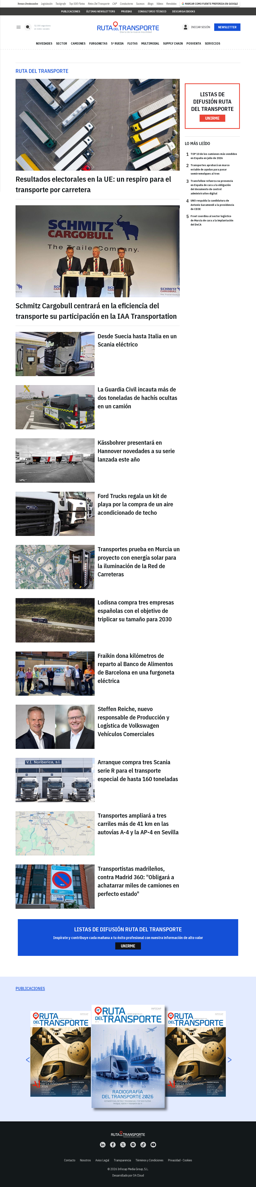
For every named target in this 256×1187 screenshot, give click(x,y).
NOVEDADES (44, 43)
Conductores (126, 3)
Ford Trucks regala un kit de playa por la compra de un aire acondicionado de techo (135, 504)
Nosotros (85, 1160)
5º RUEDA (117, 43)
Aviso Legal (102, 1160)
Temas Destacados (27, 3)
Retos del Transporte (98, 3)
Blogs (150, 3)
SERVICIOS (212, 43)
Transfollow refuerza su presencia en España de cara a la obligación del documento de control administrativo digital (209, 187)
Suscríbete (227, 27)
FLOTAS (132, 43)
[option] (128, 1056)
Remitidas (171, 3)
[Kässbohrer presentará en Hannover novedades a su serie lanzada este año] (55, 460)
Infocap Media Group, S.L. (133, 1169)
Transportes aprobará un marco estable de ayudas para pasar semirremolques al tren (208, 169)
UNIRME (212, 118)
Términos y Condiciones (149, 1160)
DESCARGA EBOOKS (183, 11)
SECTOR (61, 43)
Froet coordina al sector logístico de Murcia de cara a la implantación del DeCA (209, 220)
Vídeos (159, 3)
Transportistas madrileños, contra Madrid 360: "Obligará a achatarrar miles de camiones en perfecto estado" (138, 881)
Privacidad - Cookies (180, 1160)
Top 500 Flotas (77, 3)
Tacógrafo (60, 3)
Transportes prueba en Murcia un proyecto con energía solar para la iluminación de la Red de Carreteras (139, 561)
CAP (114, 3)
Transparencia (122, 1160)
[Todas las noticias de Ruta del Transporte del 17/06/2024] (128, 27)
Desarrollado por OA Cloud (128, 1175)
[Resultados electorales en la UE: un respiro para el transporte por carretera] (98, 125)
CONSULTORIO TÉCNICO (152, 11)
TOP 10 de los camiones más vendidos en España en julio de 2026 (211, 156)
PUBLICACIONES (70, 11)
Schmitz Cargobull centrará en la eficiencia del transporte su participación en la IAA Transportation (96, 311)
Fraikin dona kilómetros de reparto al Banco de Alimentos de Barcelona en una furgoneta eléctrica (136, 668)
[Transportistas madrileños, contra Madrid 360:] (55, 886)
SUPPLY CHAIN (173, 43)
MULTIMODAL (150, 43)
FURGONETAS (98, 43)
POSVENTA (193, 43)
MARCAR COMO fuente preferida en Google (211, 3)
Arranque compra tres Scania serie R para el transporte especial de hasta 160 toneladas (138, 770)
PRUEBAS (126, 11)
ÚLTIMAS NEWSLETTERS (100, 11)
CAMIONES (78, 43)
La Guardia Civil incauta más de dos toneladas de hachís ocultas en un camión (137, 397)
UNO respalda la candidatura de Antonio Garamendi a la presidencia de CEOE (210, 205)
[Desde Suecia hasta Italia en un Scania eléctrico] (55, 354)
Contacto (69, 1160)
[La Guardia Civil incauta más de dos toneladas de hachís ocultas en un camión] (55, 407)
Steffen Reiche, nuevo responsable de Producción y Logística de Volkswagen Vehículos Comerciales (133, 721)
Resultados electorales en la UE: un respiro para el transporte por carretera (93, 184)
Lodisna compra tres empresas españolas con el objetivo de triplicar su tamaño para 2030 (136, 610)
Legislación (46, 3)
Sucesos (140, 3)
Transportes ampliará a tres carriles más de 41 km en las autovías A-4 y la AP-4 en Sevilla (138, 823)
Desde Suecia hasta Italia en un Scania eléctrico (137, 340)
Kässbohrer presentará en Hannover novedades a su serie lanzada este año (136, 450)
